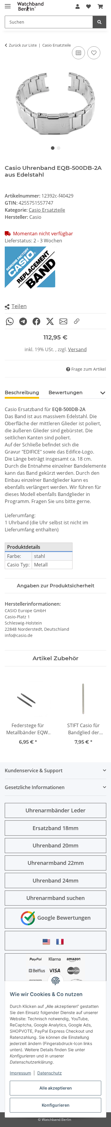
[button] (77, 6)
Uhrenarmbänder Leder (55, 810)
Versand (77, 349)
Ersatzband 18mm (55, 828)
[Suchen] (99, 22)
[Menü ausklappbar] (8, 3)
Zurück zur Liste (23, 45)
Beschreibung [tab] (22, 392)
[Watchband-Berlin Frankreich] (61, 941)
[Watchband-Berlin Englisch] (48, 941)
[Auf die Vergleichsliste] (78, 52)
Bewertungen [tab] (66, 392)
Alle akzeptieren (55, 1087)
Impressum (20, 1072)
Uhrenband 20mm (55, 845)
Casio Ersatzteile (47, 210)
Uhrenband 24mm (55, 880)
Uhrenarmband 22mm (56, 862)
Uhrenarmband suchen (55, 897)
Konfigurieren (56, 1105)
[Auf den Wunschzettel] (93, 52)
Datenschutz (49, 1072)
